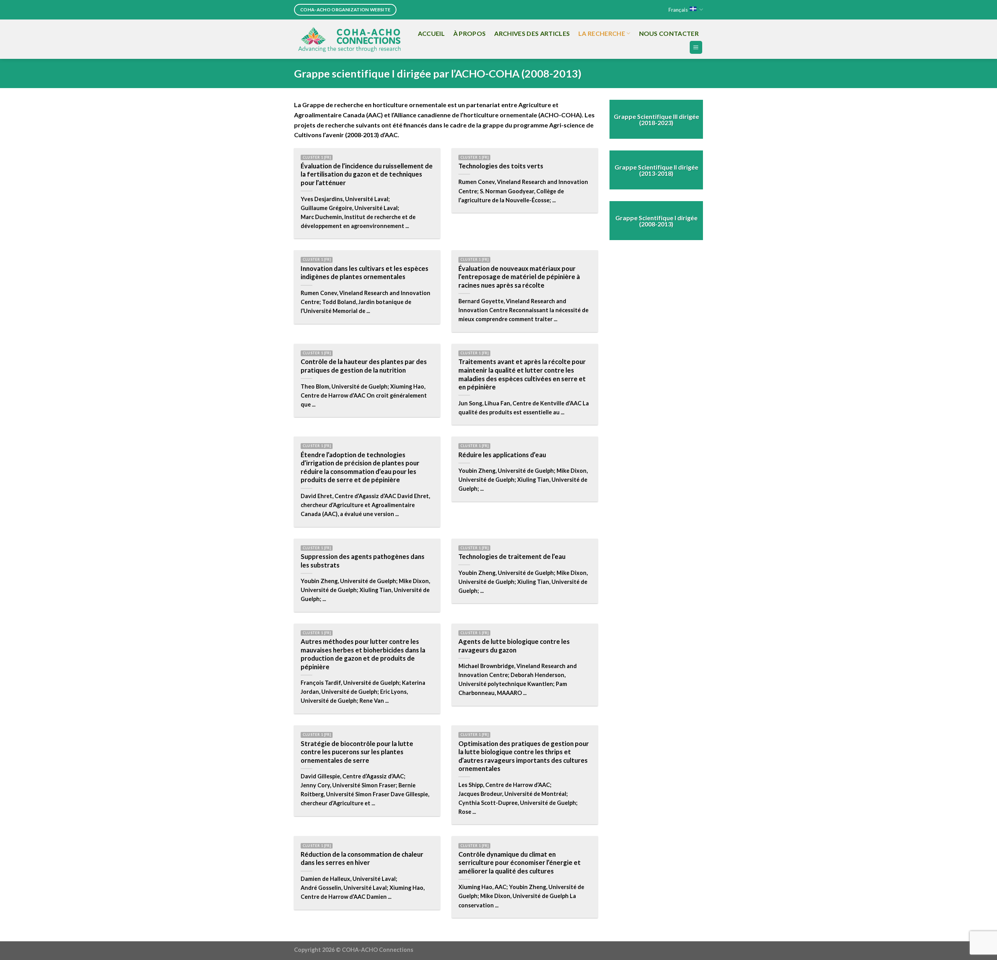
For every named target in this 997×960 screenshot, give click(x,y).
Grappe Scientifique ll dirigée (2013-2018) (656, 170)
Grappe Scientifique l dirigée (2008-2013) (656, 220)
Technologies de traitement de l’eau (511, 556)
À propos (469, 33)
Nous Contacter (669, 33)
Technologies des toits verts (500, 166)
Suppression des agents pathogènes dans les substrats (363, 561)
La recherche (601, 33)
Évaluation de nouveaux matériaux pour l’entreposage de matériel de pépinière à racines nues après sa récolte (519, 277)
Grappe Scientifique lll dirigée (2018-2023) (656, 119)
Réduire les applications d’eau (502, 455)
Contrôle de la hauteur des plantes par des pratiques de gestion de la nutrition (364, 366)
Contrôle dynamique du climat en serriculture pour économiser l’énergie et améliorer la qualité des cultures (519, 862)
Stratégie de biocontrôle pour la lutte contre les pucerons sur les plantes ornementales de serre (357, 752)
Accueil (431, 33)
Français (678, 10)
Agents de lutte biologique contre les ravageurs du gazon (514, 646)
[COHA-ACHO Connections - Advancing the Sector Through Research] (349, 39)
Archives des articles (532, 33)
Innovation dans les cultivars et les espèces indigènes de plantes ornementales (364, 273)
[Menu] (696, 47)
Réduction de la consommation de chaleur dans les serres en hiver (362, 858)
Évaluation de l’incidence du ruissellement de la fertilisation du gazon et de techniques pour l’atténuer (367, 174)
